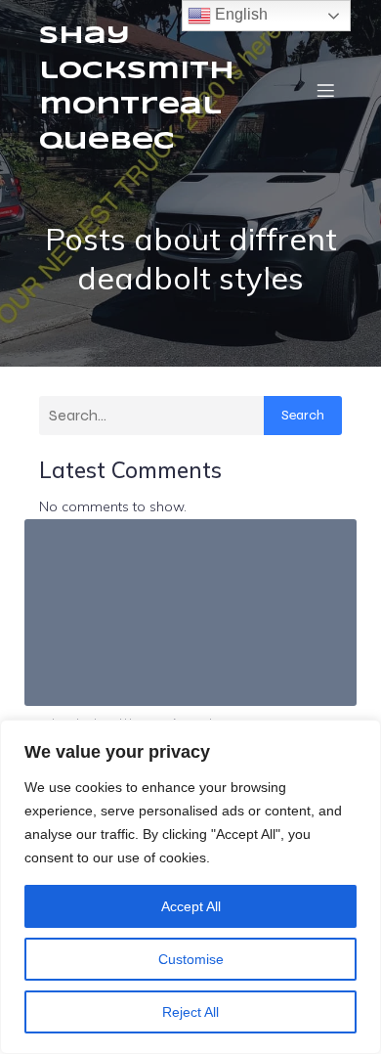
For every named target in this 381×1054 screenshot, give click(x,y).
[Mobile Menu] (325, 90)
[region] (190, 887)
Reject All (190, 1012)
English (239, 14)
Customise (191, 959)
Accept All (191, 906)
